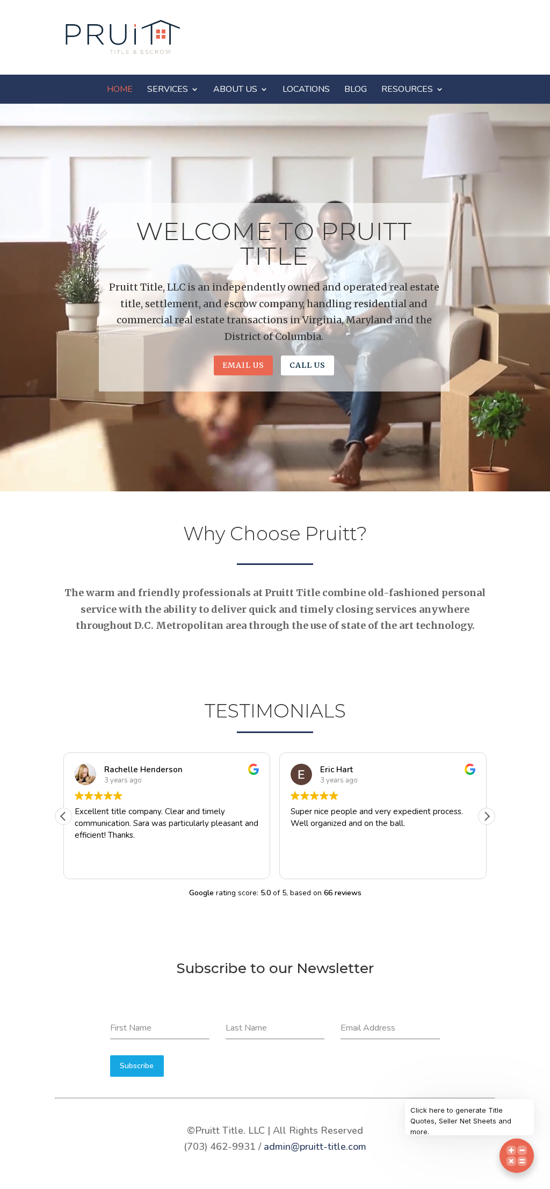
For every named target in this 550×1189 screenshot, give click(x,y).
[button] (487, 816)
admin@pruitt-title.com (315, 1146)
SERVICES (167, 89)
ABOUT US (235, 89)
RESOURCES (407, 89)
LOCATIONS (306, 89)
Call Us (307, 365)
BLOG (355, 89)
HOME (120, 89)
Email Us (243, 365)
